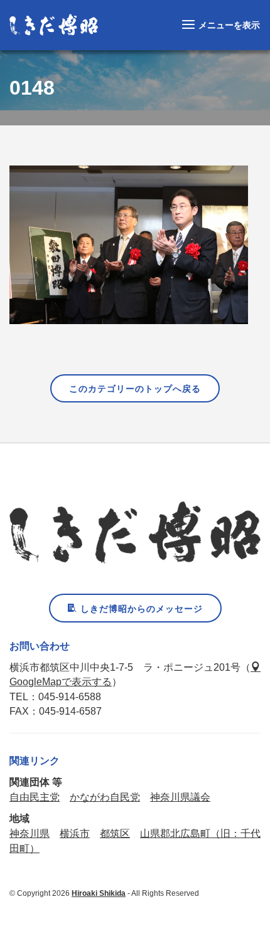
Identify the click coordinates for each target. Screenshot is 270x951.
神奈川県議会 (180, 797)
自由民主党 (34, 797)
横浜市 (75, 833)
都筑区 (115, 833)
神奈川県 (29, 833)
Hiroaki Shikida (99, 893)
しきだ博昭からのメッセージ (140, 609)
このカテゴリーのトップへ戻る (135, 389)
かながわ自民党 (105, 797)
